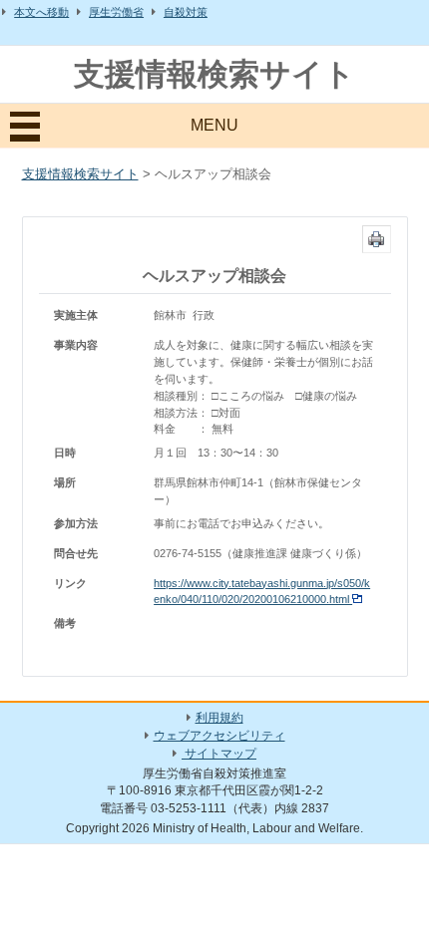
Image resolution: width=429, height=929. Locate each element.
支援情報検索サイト (214, 74)
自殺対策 (186, 12)
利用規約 (219, 718)
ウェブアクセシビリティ (219, 736)
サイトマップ (219, 754)
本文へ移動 (41, 12)
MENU (214, 125)
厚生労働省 (116, 12)
